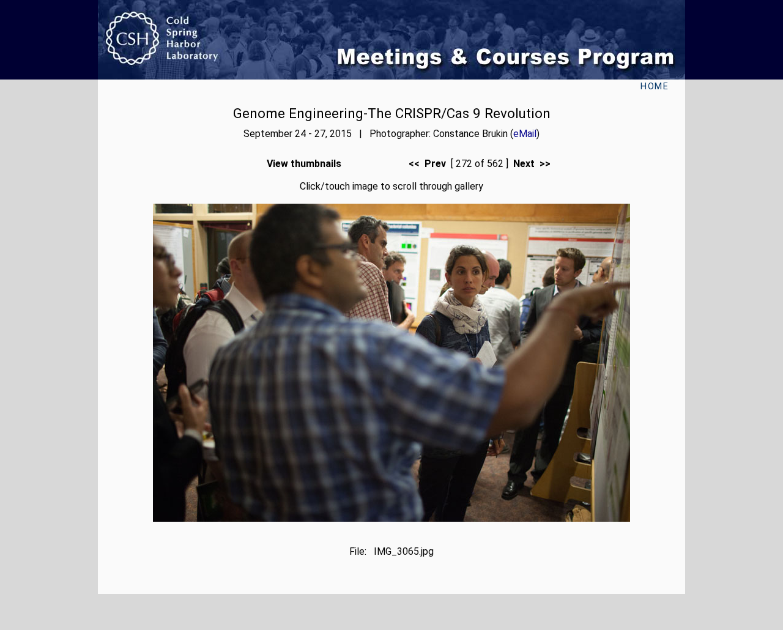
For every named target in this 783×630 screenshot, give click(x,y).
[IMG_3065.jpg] (391, 518)
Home (654, 86)
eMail (524, 133)
